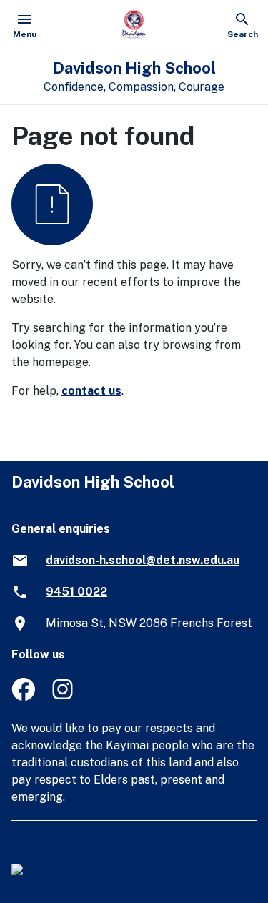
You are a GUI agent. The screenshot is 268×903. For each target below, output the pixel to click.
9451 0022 (76, 591)
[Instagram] (64, 697)
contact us (91, 391)
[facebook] (23, 697)
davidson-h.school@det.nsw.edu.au (142, 560)
